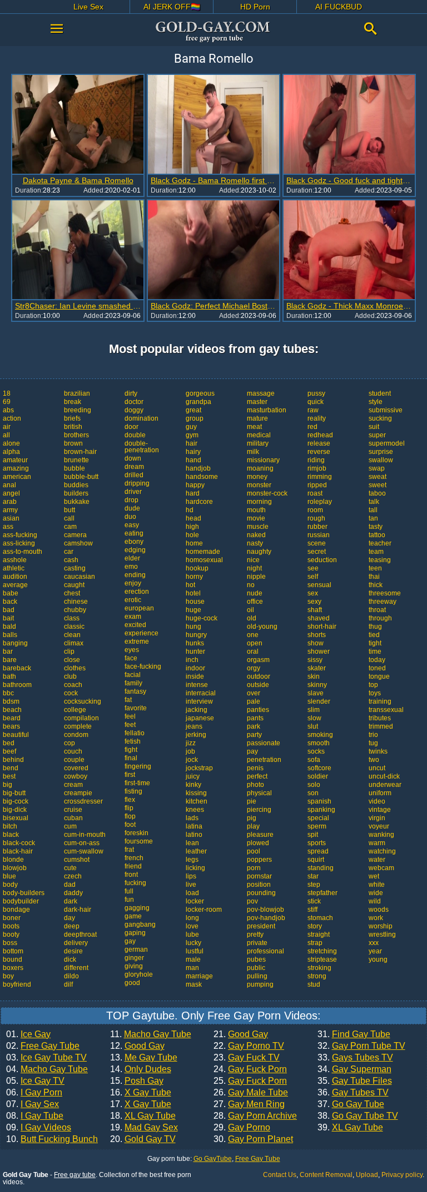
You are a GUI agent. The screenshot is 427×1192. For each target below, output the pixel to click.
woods (379, 909)
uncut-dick (384, 776)
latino (194, 834)
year (375, 951)
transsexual (386, 709)
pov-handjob (266, 918)
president (261, 926)
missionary (263, 460)
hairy (193, 451)
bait (8, 618)
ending (135, 575)
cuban (73, 818)
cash (71, 560)
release (318, 443)
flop (130, 816)
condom (76, 734)
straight (318, 934)
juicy (193, 776)
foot (130, 824)
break (72, 401)
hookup (197, 568)
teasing (380, 560)
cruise (73, 809)
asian (11, 518)
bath (9, 676)
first (130, 774)
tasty (376, 526)
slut (312, 726)
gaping (135, 933)
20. (143, 1139)
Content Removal (326, 1175)
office (255, 601)
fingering (138, 766)
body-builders (23, 893)
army (10, 510)
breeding (77, 410)
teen (375, 568)
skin (313, 676)
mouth (256, 510)
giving (134, 966)
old (251, 618)
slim (313, 709)
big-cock (15, 801)
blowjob (15, 868)
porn (254, 868)
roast (314, 493)
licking (195, 868)
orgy (253, 668)
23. (247, 1057)
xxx (374, 943)
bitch (10, 826)
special (318, 818)
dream (134, 466)
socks (316, 751)
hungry (196, 635)
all (6, 435)
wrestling (382, 934)
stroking (319, 967)
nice (253, 560)
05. (35, 1081)
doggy (134, 410)
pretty (255, 934)
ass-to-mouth (22, 551)
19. (144, 1127)
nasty (255, 543)
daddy (73, 893)
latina (194, 826)
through (380, 618)
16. (140, 1092)
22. (249, 1046)
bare (10, 659)
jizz (191, 743)
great (193, 410)
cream (73, 784)
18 (7, 393)
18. (143, 1116)
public (256, 967)
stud (313, 984)
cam (70, 526)
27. (249, 1104)
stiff (312, 909)
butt (69, 510)
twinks (378, 751)
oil (250, 610)
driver (133, 491)
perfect (257, 776)
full (129, 891)
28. (255, 1116)
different (76, 967)
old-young (262, 626)
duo (130, 516)
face (131, 658)
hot (190, 585)
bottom (13, 951)
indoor (195, 668)
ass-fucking (20, 535)
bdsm (11, 701)
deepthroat (80, 934)
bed (8, 743)
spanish (319, 801)
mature (257, 418)
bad (8, 610)
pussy (316, 393)
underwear (385, 784)
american (17, 476)
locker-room (204, 909)
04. (47, 1069)
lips (191, 876)
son (313, 793)
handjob (198, 468)
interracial (201, 693)
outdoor (258, 676)
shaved (318, 618)
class (72, 618)
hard (193, 493)
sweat (377, 476)
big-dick (15, 809)
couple (74, 759)
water (377, 859)
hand (193, 460)
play (253, 826)
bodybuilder (21, 901)
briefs (72, 418)
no (251, 585)
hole (192, 535)
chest (72, 593)
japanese (200, 718)
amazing (16, 468)
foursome (139, 841)
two (374, 759)
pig (251, 818)
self (312, 576)
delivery (76, 943)
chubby (75, 610)
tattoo (377, 535)
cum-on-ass (82, 843)
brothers (76, 435)
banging (15, 643)
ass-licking (19, 543)
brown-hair (80, 451)
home (194, 543)
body (10, 884)
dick (70, 959)
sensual (319, 585)
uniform (380, 793)
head (193, 518)
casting (75, 568)
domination (141, 418)
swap (377, 468)
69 (7, 401)
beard (12, 718)
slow (314, 718)
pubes (256, 959)
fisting (133, 791)
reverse (318, 451)
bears (11, 726)
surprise (381, 451)
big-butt (14, 793)
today (377, 659)
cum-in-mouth (85, 834)
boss (10, 943)
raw (313, 410)
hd (189, 510)
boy (8, 976)
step (313, 884)
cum (70, 826)
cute (70, 868)
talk (374, 501)
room (315, 510)
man (192, 967)
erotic (133, 600)
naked (256, 535)
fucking (135, 883)
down (133, 458)
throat (377, 610)
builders (76, 493)
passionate (263, 743)
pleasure (260, 834)
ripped (317, 485)
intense (197, 684)
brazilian (77, 393)
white (377, 884)
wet (374, 876)
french (134, 858)
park (253, 726)
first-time (137, 783)
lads (192, 818)
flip (129, 808)
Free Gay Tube (257, 1159)
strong (316, 976)
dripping (137, 483)
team (376, 551)
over (253, 693)
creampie (78, 793)
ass (8, 526)
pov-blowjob (265, 909)
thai (374, 576)
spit (312, 834)
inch (192, 659)
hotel (193, 593)
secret (316, 551)
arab (10, 501)
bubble (74, 468)
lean (192, 843)
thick (376, 585)
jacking (196, 709)
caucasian (79, 576)
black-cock (19, 843)
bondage (16, 909)
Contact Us (279, 1175)
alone (11, 443)
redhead (320, 435)
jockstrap (199, 768)
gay (130, 941)
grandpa (198, 401)
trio (373, 734)
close (72, 659)
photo (255, 784)
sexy (314, 601)
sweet (377, 485)
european (139, 608)
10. (52, 1139)
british (73, 426)
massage (261, 393)
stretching (322, 951)
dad (70, 884)
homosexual (204, 560)
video (377, 801)
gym (192, 435)
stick (314, 901)
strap (314, 943)
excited (135, 625)
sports (316, 843)
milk (253, 451)
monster (259, 485)
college (75, 709)
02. (43, 1046)
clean (72, 635)
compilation (81, 718)
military (258, 443)
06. (34, 1092)
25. (250, 1081)
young (378, 959)
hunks (195, 643)
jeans (194, 726)
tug (373, 743)
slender (318, 701)
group (194, 418)
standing (320, 868)
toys (375, 693)
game (133, 916)
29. (242, 1127)
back (10, 601)
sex (312, 593)
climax (73, 643)
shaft (314, 610)
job (190, 751)
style (376, 401)
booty (11, 934)
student (380, 393)
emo (131, 566)
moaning (260, 468)
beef (9, 751)
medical (259, 435)
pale (253, 701)
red (312, 426)
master (257, 401)
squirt (315, 859)
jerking (196, 734)
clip (69, 651)
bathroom (17, 684)
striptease (322, 959)
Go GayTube (212, 1159)
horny (194, 576)
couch (73, 751)
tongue (379, 676)
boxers (13, 967)
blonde (13, 859)
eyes (132, 649)
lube (192, 934)
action (12, 418)
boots (11, 926)
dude (132, 508)
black (11, 834)
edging (135, 550)
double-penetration (142, 446)
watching (382, 851)
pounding (261, 893)
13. (143, 1057)
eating (134, 533)
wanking (381, 834)
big (7, 784)
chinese (76, 601)
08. (34, 1116)
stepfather (322, 893)
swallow (381, 460)
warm (377, 843)
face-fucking (143, 666)
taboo (377, 493)
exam (133, 616)
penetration (264, 759)
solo (313, 784)
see (313, 568)
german (136, 949)
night (254, 568)
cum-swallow (83, 851)
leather (196, 851)
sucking (380, 418)
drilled (134, 475)
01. (28, 1034)
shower (318, 651)
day (69, 918)
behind (13, 759)
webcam (381, 868)
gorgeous (200, 393)
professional (265, 951)
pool (253, 851)
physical (259, 793)
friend (133, 866)
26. (251, 1092)
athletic (13, 568)
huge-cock (201, 618)
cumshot (77, 859)
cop (69, 743)
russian (318, 535)
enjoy (133, 583)
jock (192, 759)
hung (193, 626)
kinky (193, 784)
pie (251, 801)
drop (131, 500)
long (192, 918)
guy (191, 426)
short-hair (321, 626)
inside (195, 676)
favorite (136, 708)
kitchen (196, 801)
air (7, 426)
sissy (314, 659)
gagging (137, 908)
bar (8, 651)
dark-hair (77, 909)
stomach (320, 918)
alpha (11, 451)
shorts (316, 635)
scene (316, 543)
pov (252, 901)
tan (373, 518)
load (192, 893)
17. (140, 1104)
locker (195, 901)
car (68, 551)
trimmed (381, 726)
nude (254, 593)
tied (374, 635)
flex (130, 799)
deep (72, 926)
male (193, 959)
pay (252, 751)
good (132, 982)
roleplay (319, 501)
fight (131, 749)
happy (195, 485)
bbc (8, 693)
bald (9, 626)
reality (316, 418)
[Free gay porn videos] (213, 32)
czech (73, 876)
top (373, 684)
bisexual (15, 818)
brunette (76, 460)
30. (253, 1139)
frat (129, 849)
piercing (259, 809)
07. (32, 1104)
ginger (134, 957)
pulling (257, 976)
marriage (199, 976)
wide (376, 893)
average (15, 585)
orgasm (258, 659)
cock (71, 693)
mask (194, 984)
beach (12, 709)
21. (241, 1034)
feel (130, 716)
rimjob (316, 468)
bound (12, 959)
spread (318, 851)
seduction (322, 560)
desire (73, 951)
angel (11, 493)
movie (256, 518)
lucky (193, 943)
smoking (320, 734)
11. (150, 1034)
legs (192, 859)
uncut (377, 768)
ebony (134, 541)
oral (253, 651)
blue (9, 876)
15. (136, 1081)
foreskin (136, 833)
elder (132, 558)
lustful (194, 951)
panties (258, 709)
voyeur (379, 826)
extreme (137, 641)
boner (12, 918)
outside (258, 684)
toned (377, 668)
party (254, 734)
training (380, 701)
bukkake (77, 501)
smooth (318, 743)
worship (381, 926)
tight (375, 643)
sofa (313, 759)
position (259, 884)
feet (130, 724)
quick (315, 401)
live (191, 884)
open (254, 643)
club (70, 676)
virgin (377, 818)
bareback (17, 668)
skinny (317, 684)
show (315, 643)
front (131, 874)
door (131, 426)
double (135, 435)
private (257, 943)
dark (70, 901)
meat (254, 426)
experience (141, 633)
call (69, 518)
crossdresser (83, 801)
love (192, 926)
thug (375, 626)
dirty (131, 393)
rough (316, 518)
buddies (76, 485)
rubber (317, 526)
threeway (382, 601)
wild (375, 901)
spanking (321, 809)
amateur (15, 460)
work (376, 918)
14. (140, 1069)
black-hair (18, 851)
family (133, 683)
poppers (259, 859)
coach (73, 684)
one (253, 635)
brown (73, 443)
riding (316, 460)
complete (78, 726)
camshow (78, 543)
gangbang (140, 924)
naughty (259, 551)
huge (193, 610)
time (375, 651)
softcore (319, 768)
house (195, 601)
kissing (196, 793)
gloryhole (139, 974)
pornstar (259, 876)
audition (15, 576)
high (192, 526)
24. (250, 1069)
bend (10, 768)
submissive (386, 410)
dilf (68, 984)
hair (191, 443)
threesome (385, 593)
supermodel (387, 443)
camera (75, 535)
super (377, 435)
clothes (75, 668)
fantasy (135, 691)
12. (137, 1046)
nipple (256, 576)
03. (46, 1057)
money (257, 476)
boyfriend (17, 984)
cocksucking (82, 701)
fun (129, 899)
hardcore (199, 501)
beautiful (16, 734)
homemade (203, 551)
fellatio (135, 733)
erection (137, 591)
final (131, 758)
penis (255, 768)
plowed (258, 843)
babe (10, 593)
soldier (317, 776)
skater (316, 668)
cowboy (75, 776)
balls (10, 635)
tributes (380, 718)
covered (76, 768)
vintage (380, 809)
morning (259, 501)
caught (74, 585)
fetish (133, 741)
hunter (195, 651)
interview (199, 701)
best (9, 776)
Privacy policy (402, 1175)
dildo (71, 976)
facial (133, 674)
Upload (367, 1175)
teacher (380, 543)
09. (38, 1127)
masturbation (266, 410)
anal (9, 485)
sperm (316, 826)
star (313, 876)
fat (128, 699)
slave (315, 693)
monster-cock (267, 493)
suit (374, 426)
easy (132, 525)
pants (255, 718)
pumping (260, 984)
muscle (258, 526)
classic (74, 626)
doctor (134, 401)
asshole (15, 560)
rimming (319, 476)
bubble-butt (81, 476)
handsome (202, 476)
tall (373, 510)
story (314, 926)
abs (8, 410)
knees (195, 809)
